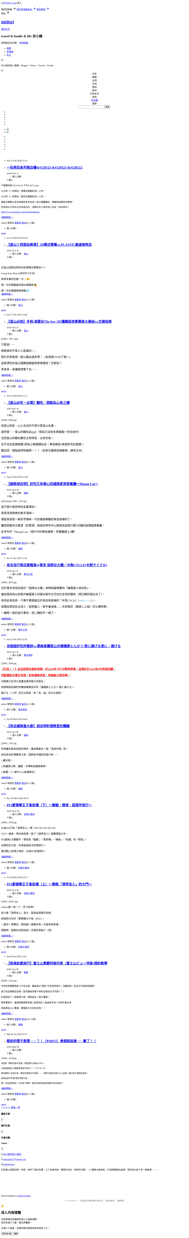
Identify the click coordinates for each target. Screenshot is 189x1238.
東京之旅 (28, 574)
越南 (26, 493)
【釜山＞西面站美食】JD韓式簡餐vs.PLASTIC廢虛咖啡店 (49, 244)
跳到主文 (5, 29)
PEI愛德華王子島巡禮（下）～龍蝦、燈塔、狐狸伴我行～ (49, 805)
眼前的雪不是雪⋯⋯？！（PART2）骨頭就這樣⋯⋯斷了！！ (52, 1041)
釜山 (26, 254)
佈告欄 (94, 100)
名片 (9, 55)
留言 (24, 223)
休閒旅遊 (23, 43)
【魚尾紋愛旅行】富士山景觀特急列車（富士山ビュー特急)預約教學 (57, 963)
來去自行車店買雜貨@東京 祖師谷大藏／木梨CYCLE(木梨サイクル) (57, 565)
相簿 (9, 48)
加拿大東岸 (29, 814)
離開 (16, 1234)
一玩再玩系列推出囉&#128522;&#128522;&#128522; (45, 167)
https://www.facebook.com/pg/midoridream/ (20, 212)
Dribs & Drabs (24, 1196)
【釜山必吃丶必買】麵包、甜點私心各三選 (38, 402)
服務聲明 (120, 1201)
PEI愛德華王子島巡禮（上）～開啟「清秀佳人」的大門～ (49, 884)
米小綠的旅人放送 (12, 1154)
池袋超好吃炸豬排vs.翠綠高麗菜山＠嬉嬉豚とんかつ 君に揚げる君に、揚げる (64, 646)
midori (7, 21)
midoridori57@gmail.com (14, 1159)
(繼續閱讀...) (7, 217)
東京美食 (28, 655)
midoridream (8, 1164)
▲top (3, 233)
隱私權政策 (110, 1201)
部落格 (10, 52)
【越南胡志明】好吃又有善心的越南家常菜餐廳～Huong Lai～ (52, 484)
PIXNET (74, 1201)
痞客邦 (18, 223)
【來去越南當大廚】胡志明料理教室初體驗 (38, 726)
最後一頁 (15, 1107)
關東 (26, 972)
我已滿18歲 (6, 1234)
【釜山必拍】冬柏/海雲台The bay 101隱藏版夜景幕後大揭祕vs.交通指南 (59, 321)
